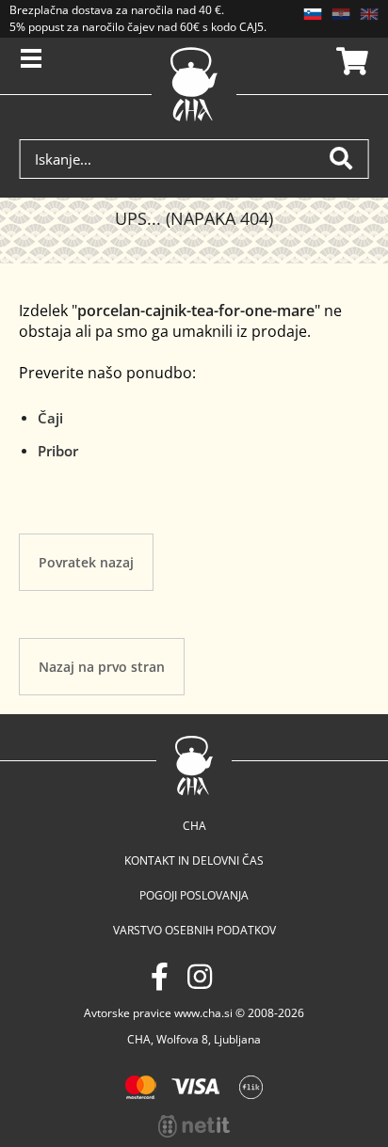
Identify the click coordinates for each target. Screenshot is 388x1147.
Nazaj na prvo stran (102, 667)
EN (369, 14)
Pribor (58, 450)
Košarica (349, 61)
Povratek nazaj (86, 562)
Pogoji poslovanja (194, 895)
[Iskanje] (348, 159)
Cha (194, 826)
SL (312, 14)
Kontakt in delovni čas (194, 860)
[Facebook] (160, 976)
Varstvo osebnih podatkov (194, 930)
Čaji (50, 417)
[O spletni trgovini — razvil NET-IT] (194, 1126)
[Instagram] (199, 976)
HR (340, 14)
